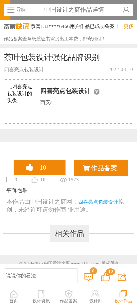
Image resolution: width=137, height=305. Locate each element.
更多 (129, 26)
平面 (11, 190)
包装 (23, 190)
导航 (21, 9)
